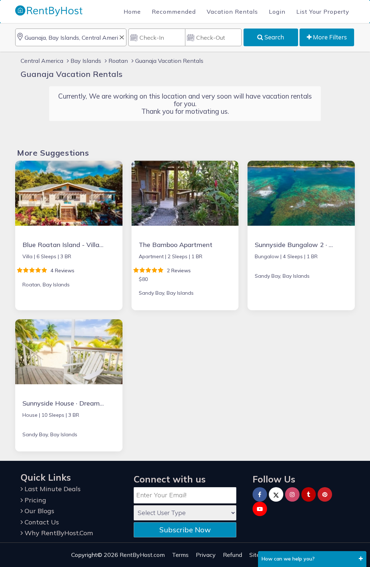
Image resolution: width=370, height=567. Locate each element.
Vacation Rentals (232, 11)
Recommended (174, 11)
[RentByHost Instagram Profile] (292, 494)
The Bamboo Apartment (175, 245)
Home (132, 11)
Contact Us (41, 522)
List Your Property (322, 11)
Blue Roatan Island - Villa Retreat (73, 245)
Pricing (34, 500)
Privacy (206, 554)
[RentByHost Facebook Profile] (260, 494)
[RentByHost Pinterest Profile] (325, 494)
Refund (232, 554)
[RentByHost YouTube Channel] (260, 509)
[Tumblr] (308, 494)
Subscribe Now (185, 529)
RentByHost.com (142, 554)
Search (273, 37)
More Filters (329, 37)
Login (277, 11)
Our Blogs (38, 511)
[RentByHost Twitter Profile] (276, 494)
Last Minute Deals (52, 489)
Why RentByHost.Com (58, 533)
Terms (180, 554)
